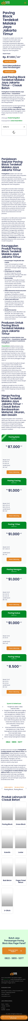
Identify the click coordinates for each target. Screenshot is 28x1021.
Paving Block (7, 824)
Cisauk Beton (6, 346)
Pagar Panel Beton (21, 881)
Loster (20, 852)
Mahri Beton (7, 979)
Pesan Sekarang (14, 472)
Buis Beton (7, 880)
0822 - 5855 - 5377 (14, 742)
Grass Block (21, 824)
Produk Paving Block (14, 118)
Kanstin (7, 852)
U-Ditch (7, 910)
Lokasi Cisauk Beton (16, 121)
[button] (25, 2)
